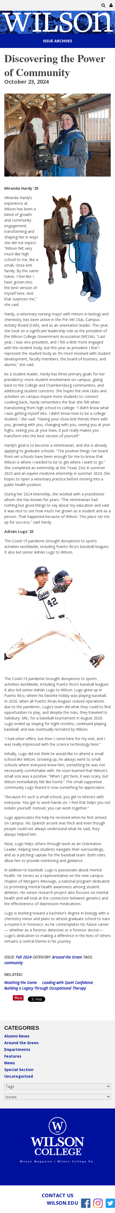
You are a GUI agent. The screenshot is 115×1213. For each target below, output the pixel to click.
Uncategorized (18, 1076)
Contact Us (57, 1195)
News (9, 1062)
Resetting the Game (21, 982)
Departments (17, 1049)
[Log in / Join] (111, 5)
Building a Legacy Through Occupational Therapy (45, 988)
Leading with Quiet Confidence (67, 982)
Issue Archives (57, 40)
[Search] (103, 5)
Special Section (18, 1069)
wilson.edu (62, 1203)
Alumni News (16, 1036)
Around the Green (21, 1042)
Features (12, 1056)
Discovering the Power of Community (54, 65)
